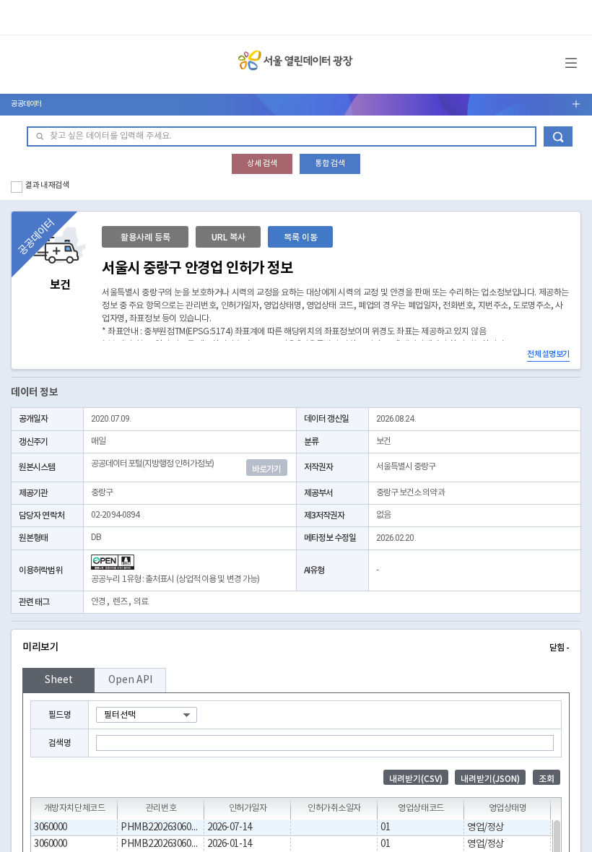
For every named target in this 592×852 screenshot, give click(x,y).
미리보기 (296, 647)
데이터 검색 (558, 136)
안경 (98, 602)
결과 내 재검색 (47, 185)
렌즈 (120, 602)
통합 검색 (330, 163)
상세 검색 (262, 163)
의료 (141, 602)
